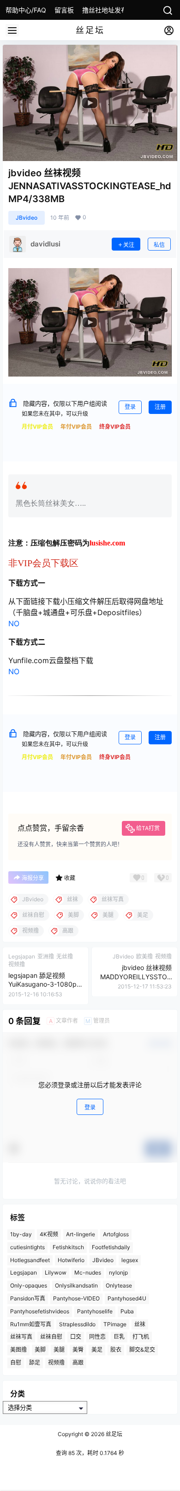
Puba (127, 1311)
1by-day (21, 1234)
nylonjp (118, 1272)
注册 (160, 406)
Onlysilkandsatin (76, 1285)
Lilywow (55, 1272)
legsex (129, 1260)
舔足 (34, 1362)
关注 (128, 244)
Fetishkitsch (68, 1247)
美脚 (40, 1349)
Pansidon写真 (27, 1298)
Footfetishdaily (111, 1247)
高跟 (78, 1362)
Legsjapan (23, 1272)
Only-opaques (28, 1285)
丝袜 (139, 1324)
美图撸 (18, 1349)
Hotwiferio (71, 1260)
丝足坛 (113, 1434)
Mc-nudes (87, 1272)
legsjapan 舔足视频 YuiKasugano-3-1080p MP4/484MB (42, 984)
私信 (159, 244)
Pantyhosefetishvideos (39, 1311)
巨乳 (119, 1336)
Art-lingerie (80, 1234)
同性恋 (97, 1336)
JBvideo (26, 217)
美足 (96, 1349)
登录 (130, 406)
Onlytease (119, 1285)
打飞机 (140, 1336)
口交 (75, 1336)
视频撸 (56, 1362)
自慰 (15, 1362)
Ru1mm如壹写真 (30, 1324)
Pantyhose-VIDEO (76, 1298)
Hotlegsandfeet (30, 1260)
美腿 (59, 1349)
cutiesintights (27, 1247)
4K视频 (49, 1234)
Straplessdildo (77, 1324)
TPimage (114, 1324)
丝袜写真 (21, 1336)
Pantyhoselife (95, 1311)
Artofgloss (116, 1234)
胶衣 (115, 1349)
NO (13, 623)
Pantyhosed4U (127, 1298)
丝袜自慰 (51, 1336)
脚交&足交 (142, 1349)
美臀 (78, 1349)
